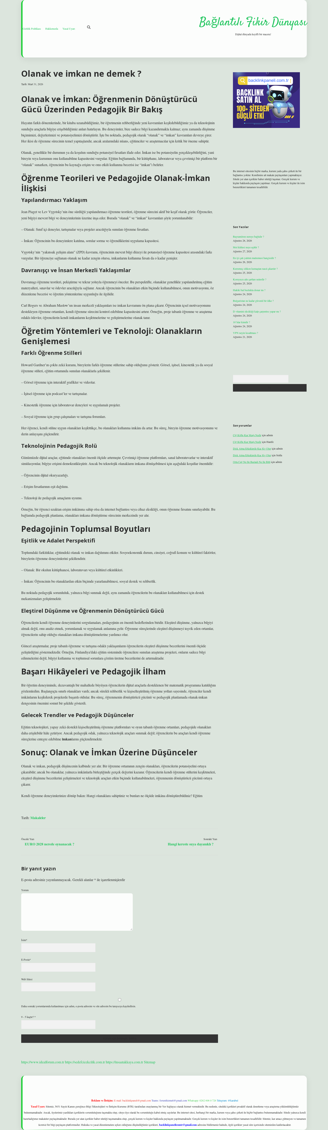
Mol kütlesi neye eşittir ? (246, 247)
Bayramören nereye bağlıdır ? (248, 236)
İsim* (24, 940)
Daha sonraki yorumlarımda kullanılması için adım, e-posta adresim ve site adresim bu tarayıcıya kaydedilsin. (78, 1006)
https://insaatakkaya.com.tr (124, 1062)
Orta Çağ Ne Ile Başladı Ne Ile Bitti (251, 462)
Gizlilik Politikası (32, 28)
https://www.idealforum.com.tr (42, 1062)
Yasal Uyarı (68, 28)
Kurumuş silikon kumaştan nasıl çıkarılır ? (255, 268)
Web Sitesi (26, 979)
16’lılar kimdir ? (241, 322)
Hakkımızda (51, 28)
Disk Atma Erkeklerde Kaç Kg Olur (252, 448)
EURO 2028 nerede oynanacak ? (49, 843)
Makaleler (38, 817)
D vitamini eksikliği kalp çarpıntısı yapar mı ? (257, 311)
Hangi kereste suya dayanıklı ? (191, 843)
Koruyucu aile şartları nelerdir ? (249, 279)
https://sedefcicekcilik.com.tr (85, 1062)
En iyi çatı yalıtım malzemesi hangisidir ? (254, 258)
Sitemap (149, 1062)
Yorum (25, 890)
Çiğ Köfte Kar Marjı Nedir (247, 435)
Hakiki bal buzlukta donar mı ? (249, 290)
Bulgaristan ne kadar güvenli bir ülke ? (253, 300)
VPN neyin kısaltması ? (245, 333)
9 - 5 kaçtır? (28, 1017)
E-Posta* (26, 959)
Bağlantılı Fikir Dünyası (253, 22)
